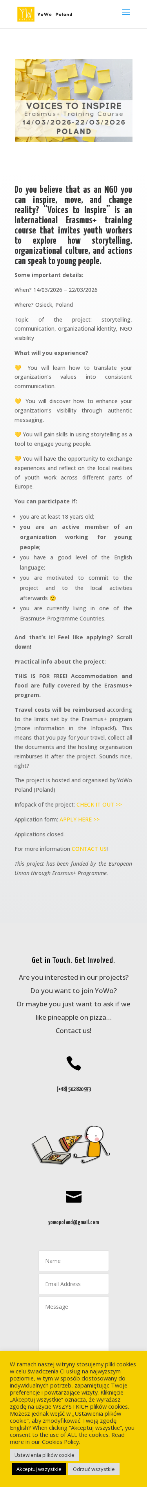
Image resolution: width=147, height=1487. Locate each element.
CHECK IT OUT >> (99, 804)
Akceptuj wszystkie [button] (39, 1469)
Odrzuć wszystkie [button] (94, 1469)
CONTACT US (89, 848)
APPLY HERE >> (80, 819)
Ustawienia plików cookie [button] (44, 1454)
